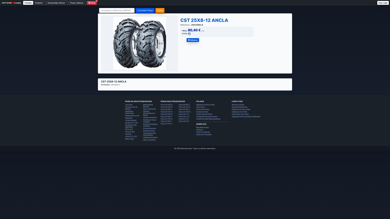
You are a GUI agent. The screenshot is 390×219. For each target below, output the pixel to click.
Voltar (160, 10)
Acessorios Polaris (202, 112)
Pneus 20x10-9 (184, 121)
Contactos (199, 129)
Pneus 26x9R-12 (184, 104)
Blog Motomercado (202, 127)
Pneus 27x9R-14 (166, 116)
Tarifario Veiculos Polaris (204, 114)
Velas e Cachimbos (149, 140)
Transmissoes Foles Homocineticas (149, 134)
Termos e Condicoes (203, 132)
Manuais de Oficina (238, 104)
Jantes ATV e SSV (131, 136)
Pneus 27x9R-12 (166, 121)
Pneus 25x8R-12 (184, 109)
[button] (40, 3)
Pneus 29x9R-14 (166, 109)
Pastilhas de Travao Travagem (149, 121)
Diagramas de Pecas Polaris (205, 104)
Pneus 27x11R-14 (166, 119)
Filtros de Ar (129, 129)
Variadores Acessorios (150, 137)
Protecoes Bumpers (149, 128)
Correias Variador (130, 120)
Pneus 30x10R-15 (167, 107)
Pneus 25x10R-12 (184, 112)
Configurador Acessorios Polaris (206, 116)
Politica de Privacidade (203, 134)
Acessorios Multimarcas (239, 107)
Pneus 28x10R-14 (167, 114)
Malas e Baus (129, 139)
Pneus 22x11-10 (184, 116)
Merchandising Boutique (148, 105)
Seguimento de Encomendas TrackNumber (246, 116)
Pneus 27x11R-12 (166, 123)
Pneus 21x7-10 (184, 119)
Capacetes (128, 118)
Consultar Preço (145, 10)
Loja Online (128, 104)
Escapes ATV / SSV (131, 122)
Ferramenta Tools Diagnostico (130, 126)
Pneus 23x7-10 (184, 114)
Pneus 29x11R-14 (166, 112)
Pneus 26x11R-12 (184, 107)
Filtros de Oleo (130, 132)
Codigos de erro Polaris (239, 112)
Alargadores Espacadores (129, 112)
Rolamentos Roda (149, 131)
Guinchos (128, 134)
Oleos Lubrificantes (149, 109)
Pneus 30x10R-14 (167, 104)
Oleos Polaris (200, 107)
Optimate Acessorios (150, 117)
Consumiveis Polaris (202, 109)
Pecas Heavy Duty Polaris (240, 114)
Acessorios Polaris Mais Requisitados (208, 119)
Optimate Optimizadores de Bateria (149, 113)
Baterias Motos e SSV (132, 115)
